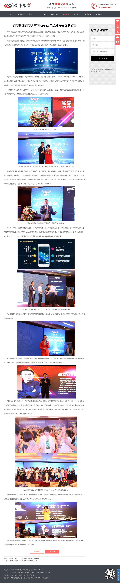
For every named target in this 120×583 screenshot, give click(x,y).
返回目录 (36, 551)
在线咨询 (52, 551)
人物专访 (43, 14)
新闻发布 (32, 14)
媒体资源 (54, 14)
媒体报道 (66, 14)
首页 (9, 14)
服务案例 (77, 14)
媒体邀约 (21, 14)
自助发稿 (88, 14)
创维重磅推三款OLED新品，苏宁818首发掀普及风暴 (23, 561)
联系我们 (99, 14)
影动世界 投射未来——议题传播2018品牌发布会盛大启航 (24, 558)
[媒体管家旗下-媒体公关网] (18, 8)
